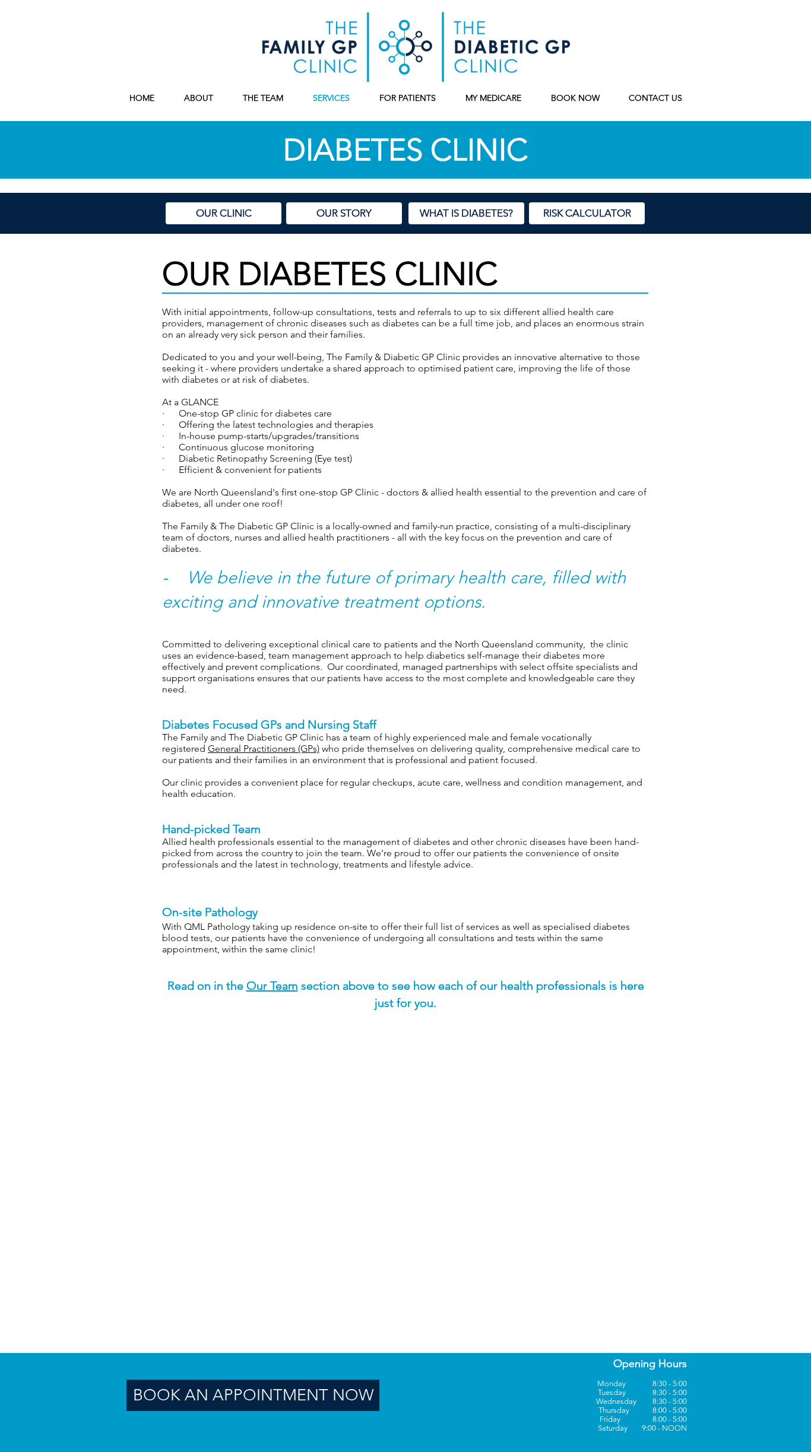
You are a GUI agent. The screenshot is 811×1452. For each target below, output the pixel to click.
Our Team (272, 985)
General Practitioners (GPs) (263, 748)
